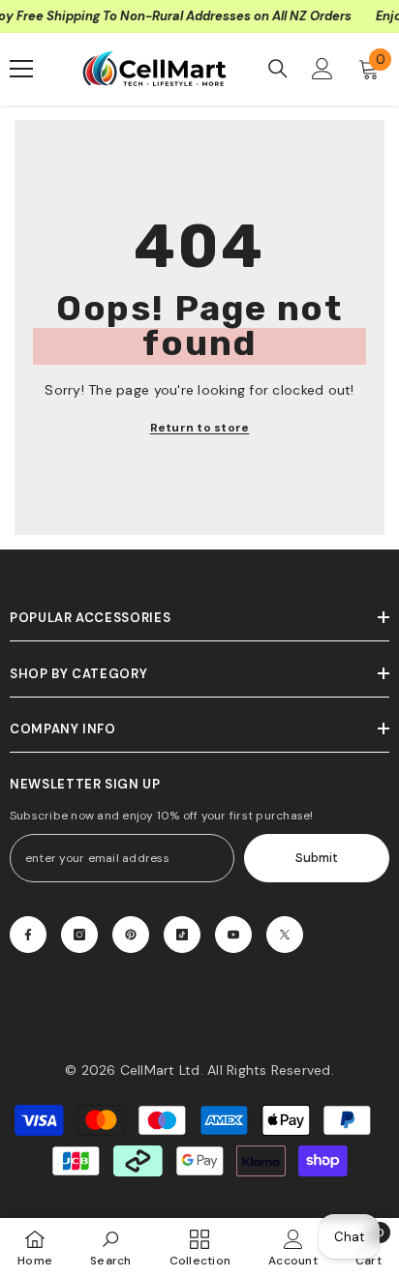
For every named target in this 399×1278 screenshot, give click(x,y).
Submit (316, 857)
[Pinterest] (130, 934)
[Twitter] (284, 934)
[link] (111, 1247)
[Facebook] (28, 934)
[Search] (278, 68)
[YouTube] (233, 934)
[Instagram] (79, 934)
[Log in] (322, 68)
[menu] (21, 68)
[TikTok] (182, 934)
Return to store (200, 427)
